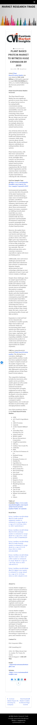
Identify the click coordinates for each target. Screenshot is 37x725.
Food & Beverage (19, 48)
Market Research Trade (18, 6)
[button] (34, 2)
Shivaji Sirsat (23, 69)
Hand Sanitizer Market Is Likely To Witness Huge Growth (24, 701)
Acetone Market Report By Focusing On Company (12, 701)
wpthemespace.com (18, 722)
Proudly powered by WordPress (18, 718)
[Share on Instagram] (21, 679)
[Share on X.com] (15, 679)
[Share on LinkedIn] (18, 679)
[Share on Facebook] (12, 679)
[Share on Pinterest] (25, 679)
